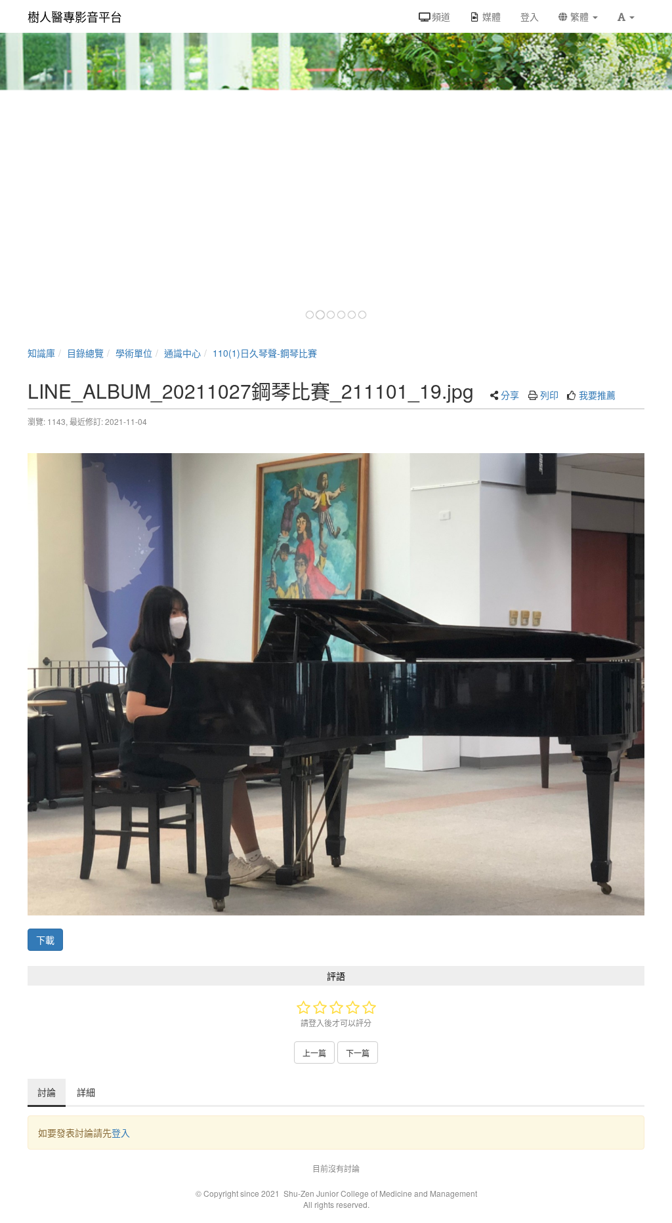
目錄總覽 (85, 352)
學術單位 (134, 352)
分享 (510, 394)
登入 (121, 1132)
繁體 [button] (579, 16)
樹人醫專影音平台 (75, 16)
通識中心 (182, 352)
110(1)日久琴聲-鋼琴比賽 (265, 352)
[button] (626, 16)
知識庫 (41, 352)
